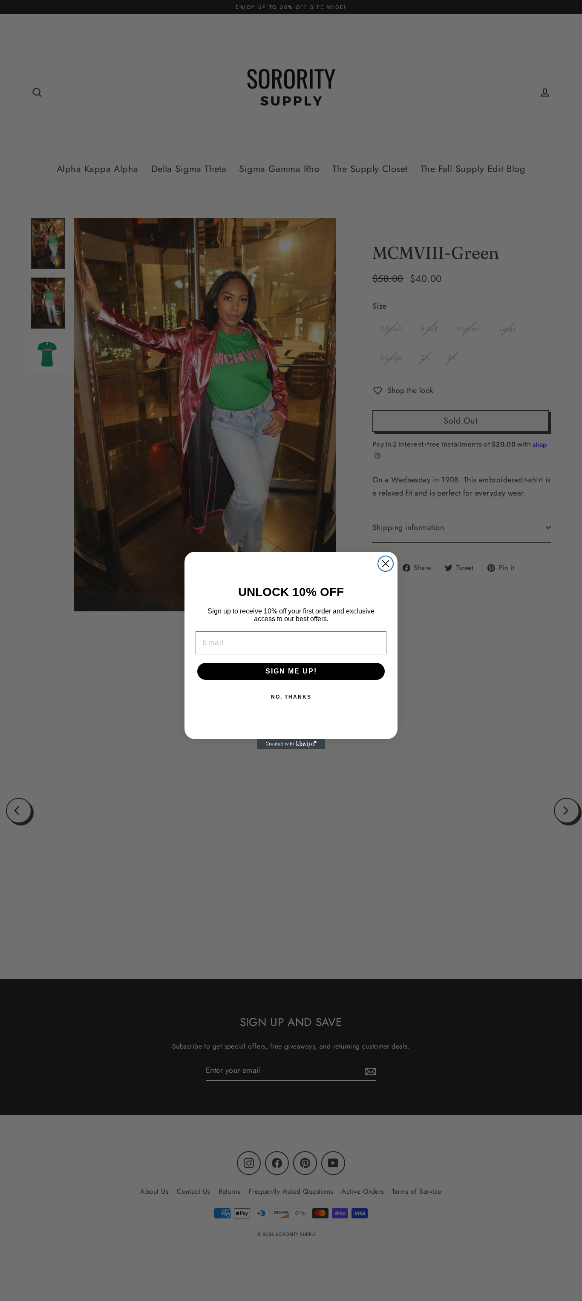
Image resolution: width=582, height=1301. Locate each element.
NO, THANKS (291, 697)
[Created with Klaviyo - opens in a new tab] (291, 744)
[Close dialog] (385, 563)
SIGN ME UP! (291, 671)
